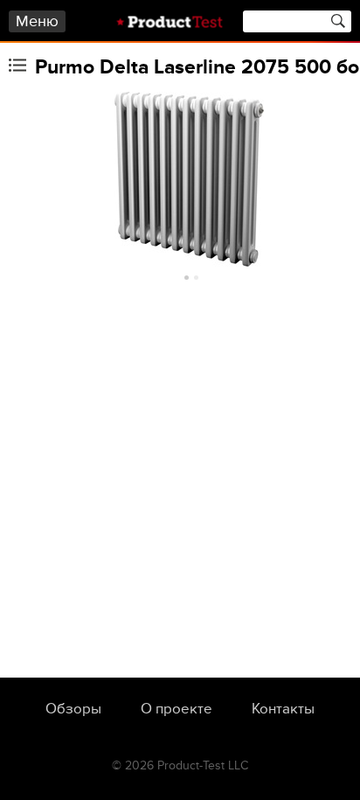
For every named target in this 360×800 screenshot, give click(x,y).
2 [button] (196, 277)
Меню (37, 21)
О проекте (176, 709)
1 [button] (186, 277)
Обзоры (73, 709)
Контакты (283, 709)
